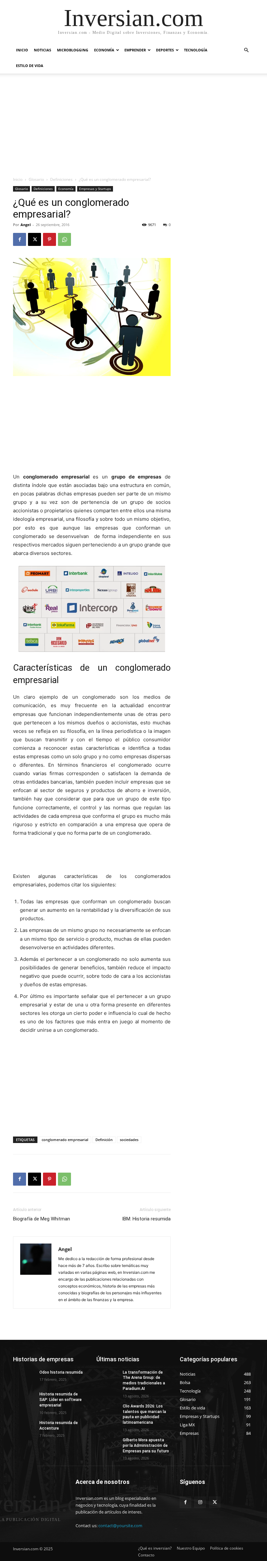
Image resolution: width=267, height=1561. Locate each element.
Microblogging (72, 49)
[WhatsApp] (64, 239)
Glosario (36, 179)
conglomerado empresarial (65, 1139)
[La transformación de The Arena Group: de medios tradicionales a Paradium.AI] (107, 1377)
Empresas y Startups (95, 188)
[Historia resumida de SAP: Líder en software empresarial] (24, 1399)
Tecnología (195, 49)
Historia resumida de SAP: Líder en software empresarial (60, 1399)
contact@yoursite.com (120, 1525)
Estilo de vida (29, 65)
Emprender (135, 49)
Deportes (165, 49)
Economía (104, 49)
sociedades (129, 1139)
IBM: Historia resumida (146, 1219)
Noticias (42, 49)
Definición (104, 1139)
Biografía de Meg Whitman (41, 1219)
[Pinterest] (49, 239)
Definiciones (61, 179)
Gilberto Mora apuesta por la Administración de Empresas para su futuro (146, 1445)
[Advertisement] (133, 127)
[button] (246, 50)
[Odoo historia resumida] (24, 1377)
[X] (34, 239)
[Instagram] (200, 1502)
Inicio (22, 49)
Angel (26, 224)
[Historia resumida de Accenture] (24, 1428)
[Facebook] (19, 239)
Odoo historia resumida (61, 1372)
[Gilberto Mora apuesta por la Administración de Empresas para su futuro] (107, 1445)
